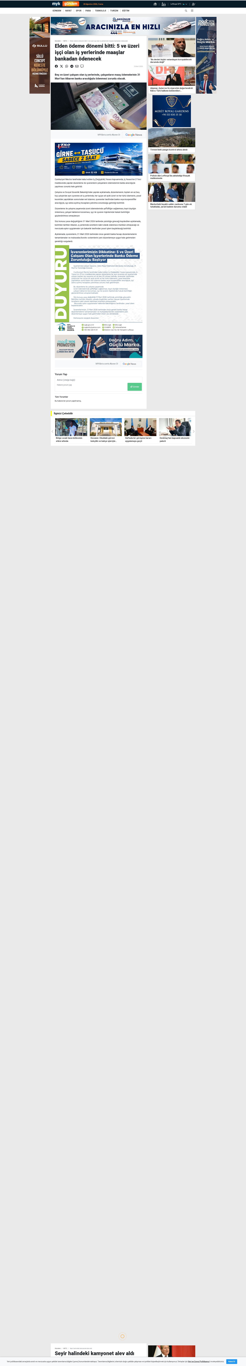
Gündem (58, 41)
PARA (88, 10)
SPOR (78, 10)
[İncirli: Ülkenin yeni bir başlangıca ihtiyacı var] (171, 192)
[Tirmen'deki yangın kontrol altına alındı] (171, 137)
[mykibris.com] (66, 4)
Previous (149, 197)
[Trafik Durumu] (155, 4)
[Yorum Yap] (82, 66)
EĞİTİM (125, 10)
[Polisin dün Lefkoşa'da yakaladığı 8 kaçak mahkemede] (171, 163)
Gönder (136, 387)
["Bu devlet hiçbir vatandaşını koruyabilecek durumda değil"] (171, 47)
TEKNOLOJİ (100, 10)
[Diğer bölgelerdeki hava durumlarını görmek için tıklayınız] (186, 4)
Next (194, 197)
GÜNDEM (57, 10)
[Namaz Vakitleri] (164, 4)
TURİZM (114, 10)
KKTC (65, 41)
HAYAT (68, 10)
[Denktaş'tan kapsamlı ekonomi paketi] (105, 427)
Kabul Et (231, 1361)
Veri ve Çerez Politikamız (198, 1361)
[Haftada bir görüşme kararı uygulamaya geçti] (71, 427)
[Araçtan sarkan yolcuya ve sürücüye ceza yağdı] (140, 427)
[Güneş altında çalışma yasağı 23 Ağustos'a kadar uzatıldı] (175, 427)
